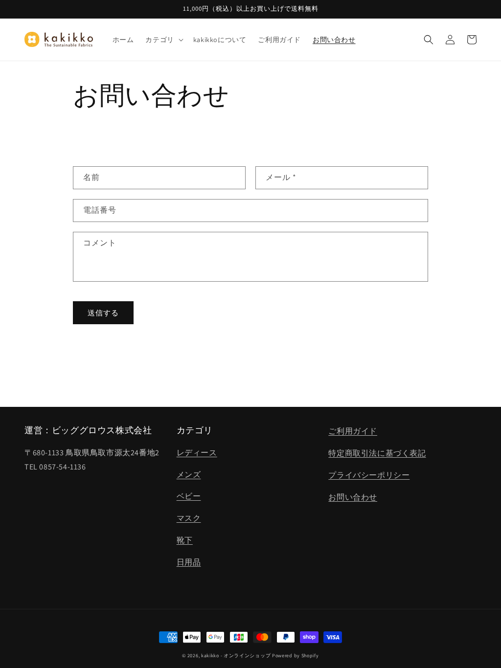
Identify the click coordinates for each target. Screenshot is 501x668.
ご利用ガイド (352, 431)
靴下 (185, 540)
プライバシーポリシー (369, 475)
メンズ (189, 474)
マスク (189, 518)
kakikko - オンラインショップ (236, 655)
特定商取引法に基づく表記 (377, 453)
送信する (103, 312)
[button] (163, 39)
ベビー (189, 496)
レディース (197, 452)
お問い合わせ (352, 497)
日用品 (189, 562)
